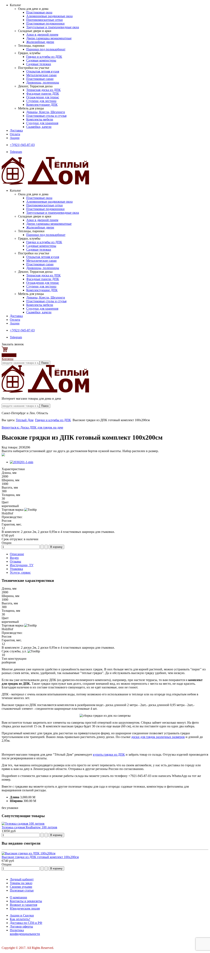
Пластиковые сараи (40, 79)
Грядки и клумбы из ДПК (44, 56)
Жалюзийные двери (40, 42)
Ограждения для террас (42, 97)
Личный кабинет (22, 879)
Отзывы (15, 561)
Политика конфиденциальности (25, 932)
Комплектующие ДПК (42, 104)
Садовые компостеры (41, 60)
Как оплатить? (20, 919)
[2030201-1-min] (21, 462)
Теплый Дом (24, 420)
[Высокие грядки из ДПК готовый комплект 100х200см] (28, 853)
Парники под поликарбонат (45, 49)
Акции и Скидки (22, 915)
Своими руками (21, 886)
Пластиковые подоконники (45, 23)
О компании (18, 897)
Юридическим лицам (25, 908)
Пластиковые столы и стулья (46, 115)
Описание (17, 554)
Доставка (16, 130)
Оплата (15, 134)
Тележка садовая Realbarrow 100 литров (29, 827)
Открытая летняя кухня (42, 71)
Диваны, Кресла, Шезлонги (45, 112)
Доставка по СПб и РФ (26, 923)
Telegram (16, 152)
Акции (14, 138)
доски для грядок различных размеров (158, 737)
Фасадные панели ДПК (42, 93)
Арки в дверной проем (42, 34)
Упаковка (16, 569)
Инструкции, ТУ (21, 565)
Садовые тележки (38, 64)
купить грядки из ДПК (109, 754)
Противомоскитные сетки (44, 20)
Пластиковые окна (39, 12)
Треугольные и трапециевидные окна (52, 27)
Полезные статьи (22, 890)
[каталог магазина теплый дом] (45, 391)
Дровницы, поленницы (42, 82)
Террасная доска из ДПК (43, 90)
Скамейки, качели (38, 127)
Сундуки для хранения (42, 123)
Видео (14, 558)
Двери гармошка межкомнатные (49, 38)
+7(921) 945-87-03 (22, 145)
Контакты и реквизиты (26, 901)
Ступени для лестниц (41, 101)
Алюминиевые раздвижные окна (49, 16)
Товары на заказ (21, 883)
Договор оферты (21, 926)
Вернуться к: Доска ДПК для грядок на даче (32, 427)
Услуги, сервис (20, 572)
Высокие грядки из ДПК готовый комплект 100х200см (40, 857)
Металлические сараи (41, 75)
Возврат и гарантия (23, 904)
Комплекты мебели (39, 119)
